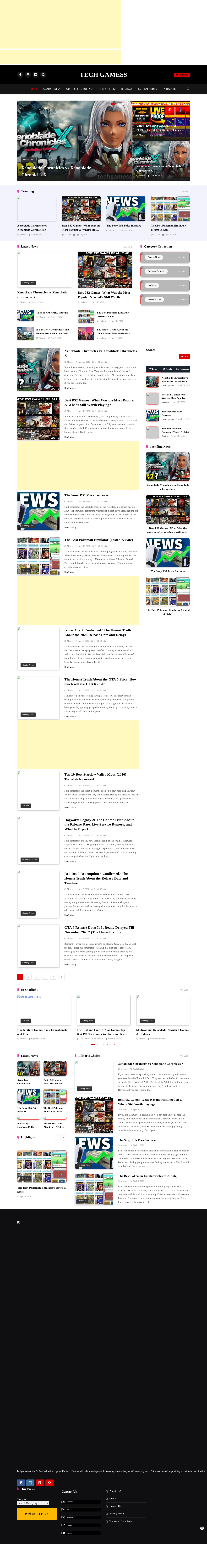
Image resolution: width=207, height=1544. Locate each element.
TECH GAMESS (103, 74)
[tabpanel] (74, 141)
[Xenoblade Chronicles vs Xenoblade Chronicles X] (74, 141)
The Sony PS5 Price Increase (123, 225)
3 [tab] (123, 104)
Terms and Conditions (120, 1521)
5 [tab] (111, 1044)
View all (184, 191)
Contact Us (115, 1506)
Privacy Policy (116, 1513)
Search (151, 349)
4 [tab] (127, 104)
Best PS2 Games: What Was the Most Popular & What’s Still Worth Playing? (81, 230)
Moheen (142, 135)
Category (21, 1499)
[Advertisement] (60, 24)
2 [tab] (118, 104)
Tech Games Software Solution (91, 1039)
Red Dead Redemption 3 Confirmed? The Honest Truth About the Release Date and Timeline (96, 878)
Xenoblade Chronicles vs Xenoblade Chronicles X (151, 1063)
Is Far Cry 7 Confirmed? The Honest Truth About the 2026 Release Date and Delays (52, 333)
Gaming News (52, 89)
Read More (69, 388)
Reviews (127, 89)
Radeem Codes (147, 89)
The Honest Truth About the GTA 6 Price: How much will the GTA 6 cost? (114, 333)
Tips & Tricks (107, 89)
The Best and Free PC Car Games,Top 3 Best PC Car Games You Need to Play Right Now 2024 (102, 1034)
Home (34, 89)
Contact (113, 1498)
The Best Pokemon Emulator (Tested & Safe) (98, 540)
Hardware (169, 89)
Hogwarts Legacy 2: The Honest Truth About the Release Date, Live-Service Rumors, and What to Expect (99, 824)
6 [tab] (115, 1044)
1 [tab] (113, 104)
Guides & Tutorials (79, 89)
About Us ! (115, 1491)
